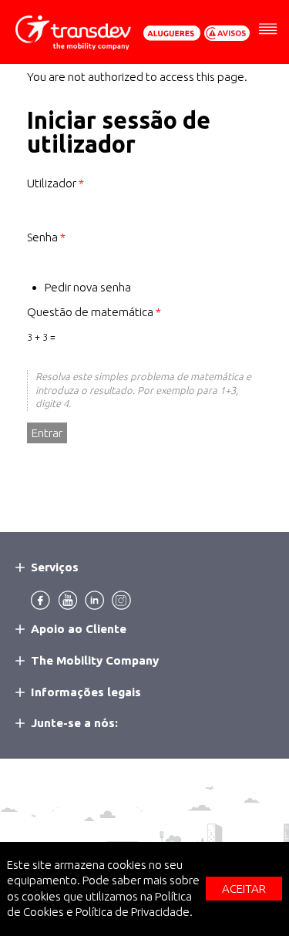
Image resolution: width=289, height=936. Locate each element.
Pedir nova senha (88, 287)
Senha (46, 237)
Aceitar (244, 888)
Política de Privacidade (133, 911)
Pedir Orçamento (171, 33)
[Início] (73, 32)
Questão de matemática (94, 311)
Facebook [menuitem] (40, 600)
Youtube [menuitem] (67, 600)
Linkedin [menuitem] (94, 600)
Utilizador (55, 183)
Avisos (227, 33)
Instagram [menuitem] (121, 600)
